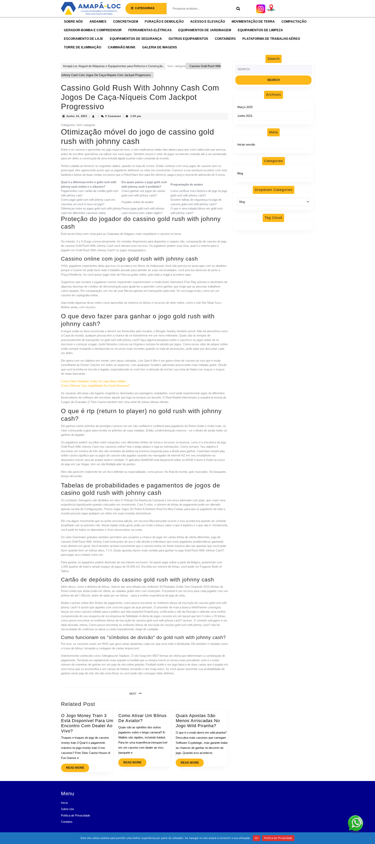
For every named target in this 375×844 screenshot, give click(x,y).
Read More (77, 766)
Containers (225, 38)
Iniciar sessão (246, 144)
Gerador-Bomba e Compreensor (93, 30)
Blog (240, 173)
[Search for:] (273, 70)
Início (64, 802)
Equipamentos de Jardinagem (204, 30)
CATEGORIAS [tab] (144, 8)
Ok (256, 838)
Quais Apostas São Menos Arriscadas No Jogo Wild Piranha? (198, 720)
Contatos (66, 821)
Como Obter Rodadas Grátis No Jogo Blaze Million (93, 381)
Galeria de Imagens (159, 47)
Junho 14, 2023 (76, 116)
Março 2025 (245, 107)
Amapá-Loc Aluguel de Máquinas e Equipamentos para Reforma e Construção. (113, 66)
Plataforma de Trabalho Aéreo (271, 38)
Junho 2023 (244, 115)
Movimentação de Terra (253, 21)
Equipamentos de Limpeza (260, 30)
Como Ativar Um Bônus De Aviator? (142, 718)
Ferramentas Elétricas (150, 30)
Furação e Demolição (164, 21)
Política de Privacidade (75, 815)
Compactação (293, 21)
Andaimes (97, 21)
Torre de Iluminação (82, 47)
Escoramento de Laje (83, 38)
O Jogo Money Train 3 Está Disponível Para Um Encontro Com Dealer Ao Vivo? (87, 723)
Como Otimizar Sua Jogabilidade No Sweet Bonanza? (95, 385)
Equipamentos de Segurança (136, 38)
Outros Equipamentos (188, 38)
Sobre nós (73, 21)
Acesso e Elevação (207, 21)
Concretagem (125, 21)
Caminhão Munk (122, 47)
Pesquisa (237, 8)
